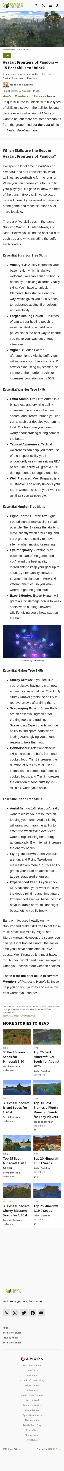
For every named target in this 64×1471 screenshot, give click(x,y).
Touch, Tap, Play (32, 1425)
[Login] (57, 5)
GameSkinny (32, 1410)
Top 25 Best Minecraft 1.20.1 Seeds (15, 1163)
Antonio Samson (12, 1220)
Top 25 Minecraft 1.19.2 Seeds (45, 1208)
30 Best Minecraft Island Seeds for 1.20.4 (16, 1107)
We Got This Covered (32, 1395)
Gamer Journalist (32, 1405)
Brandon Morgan (43, 1121)
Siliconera (32, 1390)
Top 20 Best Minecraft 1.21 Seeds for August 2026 (46, 1059)
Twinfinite (32, 1370)
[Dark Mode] (43, 5)
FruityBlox (32, 1430)
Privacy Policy (10, 1337)
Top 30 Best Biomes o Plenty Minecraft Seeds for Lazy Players (45, 1110)
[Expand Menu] (50, 5)
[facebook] (32, 1312)
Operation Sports (32, 1415)
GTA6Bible (32, 1440)
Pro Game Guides (32, 1365)
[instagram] (15, 1312)
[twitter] (24, 1312)
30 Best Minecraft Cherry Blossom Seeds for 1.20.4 (16, 1210)
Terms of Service (12, 1332)
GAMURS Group (54, 1449)
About (6, 1327)
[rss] (6, 1312)
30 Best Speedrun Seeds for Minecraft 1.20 (16, 1057)
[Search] (36, 5)
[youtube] (41, 1312)
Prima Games (32, 1385)
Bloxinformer (32, 1435)
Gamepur (32, 1375)
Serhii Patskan (11, 1066)
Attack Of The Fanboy (32, 1380)
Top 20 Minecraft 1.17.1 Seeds (45, 1160)
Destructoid (32, 1400)
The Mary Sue (32, 1420)
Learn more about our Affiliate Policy (19, 1015)
